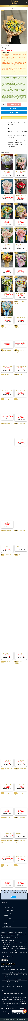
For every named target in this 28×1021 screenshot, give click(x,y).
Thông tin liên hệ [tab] (6, 117)
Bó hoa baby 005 (7, 244)
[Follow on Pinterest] (14, 964)
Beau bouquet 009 (7, 856)
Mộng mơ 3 (20, 653)
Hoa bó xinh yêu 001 (7, 293)
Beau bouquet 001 (7, 809)
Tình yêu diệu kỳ (7, 760)
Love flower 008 (7, 833)
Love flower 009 (7, 784)
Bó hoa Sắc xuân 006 (20, 244)
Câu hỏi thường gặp (8, 912)
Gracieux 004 (7, 195)
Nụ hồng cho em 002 (20, 856)
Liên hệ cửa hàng (7, 926)
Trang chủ (3, 45)
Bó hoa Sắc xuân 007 (7, 268)
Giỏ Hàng (5, 923)
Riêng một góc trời (21, 760)
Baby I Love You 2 (7, 653)
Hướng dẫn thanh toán (8, 910)
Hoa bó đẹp (8, 45)
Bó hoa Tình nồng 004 (7, 366)
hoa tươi (10, 934)
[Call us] (12, 964)
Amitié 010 (21, 439)
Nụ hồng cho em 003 (20, 833)
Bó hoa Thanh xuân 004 (21, 366)
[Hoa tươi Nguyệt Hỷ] (14, 2)
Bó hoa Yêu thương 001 (7, 390)
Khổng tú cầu (7, 171)
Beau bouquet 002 (21, 784)
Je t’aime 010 (7, 881)
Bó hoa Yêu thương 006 (7, 317)
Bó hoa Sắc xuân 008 (20, 293)
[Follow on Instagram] (4, 964)
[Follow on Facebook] (2, 964)
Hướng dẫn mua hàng (8, 907)
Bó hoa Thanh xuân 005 (7, 342)
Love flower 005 (20, 546)
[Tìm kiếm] (26, 2)
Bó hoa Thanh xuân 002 (21, 415)
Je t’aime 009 (7, 546)
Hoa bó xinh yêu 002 (20, 317)
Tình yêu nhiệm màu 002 (21, 171)
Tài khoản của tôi (7, 928)
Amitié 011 (21, 881)
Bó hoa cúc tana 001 (20, 220)
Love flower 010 (20, 809)
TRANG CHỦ (14, 5)
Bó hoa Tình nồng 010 (20, 268)
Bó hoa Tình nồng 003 (7, 415)
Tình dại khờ (7, 522)
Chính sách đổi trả (7, 918)
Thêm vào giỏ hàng (14, 104)
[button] (7, 6)
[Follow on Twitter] (7, 964)
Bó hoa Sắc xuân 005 (20, 390)
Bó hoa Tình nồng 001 (20, 342)
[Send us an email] (9, 964)
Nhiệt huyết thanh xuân (21, 195)
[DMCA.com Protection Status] (5, 959)
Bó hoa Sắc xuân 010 (7, 220)
